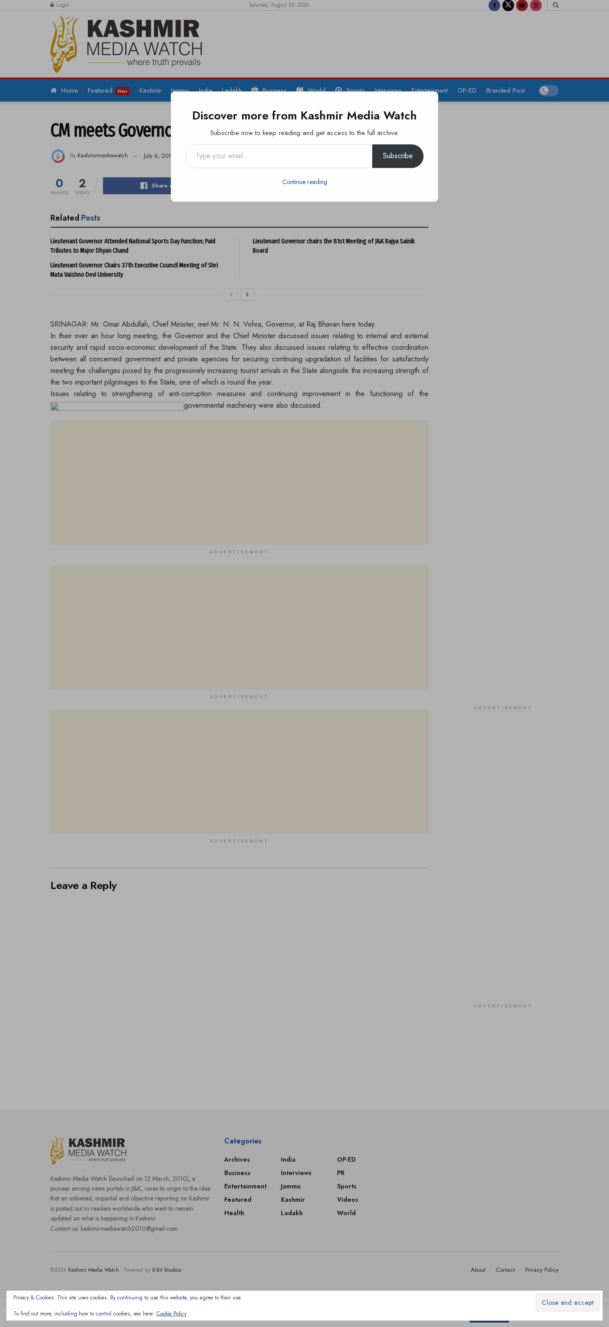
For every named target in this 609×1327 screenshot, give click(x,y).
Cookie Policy (171, 1314)
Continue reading (304, 181)
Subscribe (398, 156)
